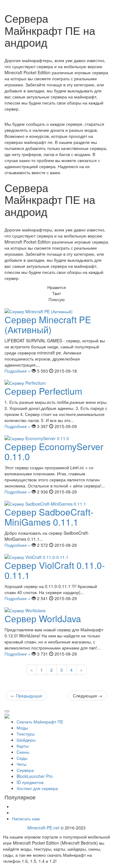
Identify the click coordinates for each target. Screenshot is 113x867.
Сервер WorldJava (43, 618)
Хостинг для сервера (37, 788)
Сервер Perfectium (43, 390)
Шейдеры (26, 740)
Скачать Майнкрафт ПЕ (40, 722)
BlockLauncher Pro (35, 776)
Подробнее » (17, 371)
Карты (23, 746)
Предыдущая (26, 696)
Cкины (23, 752)
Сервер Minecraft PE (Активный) (48, 324)
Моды (22, 728)
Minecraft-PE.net (43, 828)
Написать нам (26, 819)
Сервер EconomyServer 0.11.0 (54, 451)
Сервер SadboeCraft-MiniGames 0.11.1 (49, 516)
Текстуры (26, 734)
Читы (22, 764)
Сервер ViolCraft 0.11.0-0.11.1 (55, 570)
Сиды (22, 758)
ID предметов (30, 782)
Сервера (25, 770)
